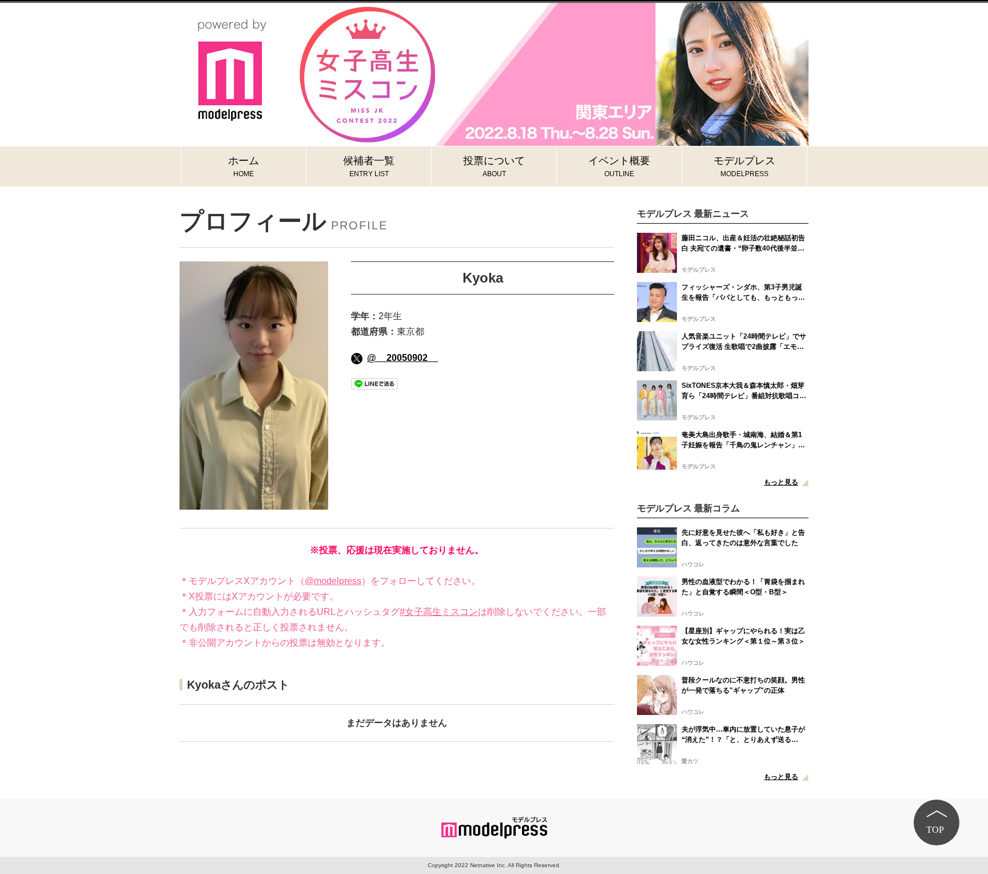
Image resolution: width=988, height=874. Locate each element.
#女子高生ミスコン (439, 612)
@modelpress (333, 581)
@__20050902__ (402, 358)
